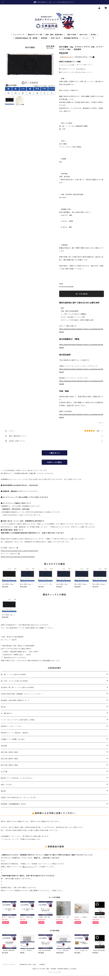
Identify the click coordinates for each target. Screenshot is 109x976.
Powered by (52, 972)
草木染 (93, 35)
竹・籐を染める (6, 713)
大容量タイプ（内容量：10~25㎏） (13, 739)
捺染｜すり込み (6, 785)
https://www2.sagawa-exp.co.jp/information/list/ (19, 551)
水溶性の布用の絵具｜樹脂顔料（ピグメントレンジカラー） (22, 694)
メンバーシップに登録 (67, 64)
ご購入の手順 (71, 35)
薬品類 (3, 791)
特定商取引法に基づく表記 (28, 964)
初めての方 (83, 35)
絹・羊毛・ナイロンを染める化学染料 (14, 681)
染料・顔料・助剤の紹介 (54, 35)
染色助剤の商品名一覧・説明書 (26, 38)
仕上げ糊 (4, 772)
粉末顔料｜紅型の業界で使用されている (15, 700)
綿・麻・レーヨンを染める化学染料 (13, 674)
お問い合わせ (55, 38)
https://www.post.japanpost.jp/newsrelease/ (18, 557)
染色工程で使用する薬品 (9, 759)
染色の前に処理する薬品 (9, 752)
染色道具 (44, 38)
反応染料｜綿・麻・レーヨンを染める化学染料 (17, 687)
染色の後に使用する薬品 (9, 765)
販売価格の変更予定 (71, 38)
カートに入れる (81, 294)
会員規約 (42, 964)
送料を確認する (81, 69)
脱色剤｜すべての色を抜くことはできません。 (17, 778)
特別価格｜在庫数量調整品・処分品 (13, 804)
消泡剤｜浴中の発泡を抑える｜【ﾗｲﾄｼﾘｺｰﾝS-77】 (18, 798)
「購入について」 (27, 867)
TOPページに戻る (54, 462)
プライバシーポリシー (9, 964)
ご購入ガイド (54, 453)
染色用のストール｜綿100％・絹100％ (15, 733)
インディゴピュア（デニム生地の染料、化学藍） (18, 720)
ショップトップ (18, 35)
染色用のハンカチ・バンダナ (11, 726)
